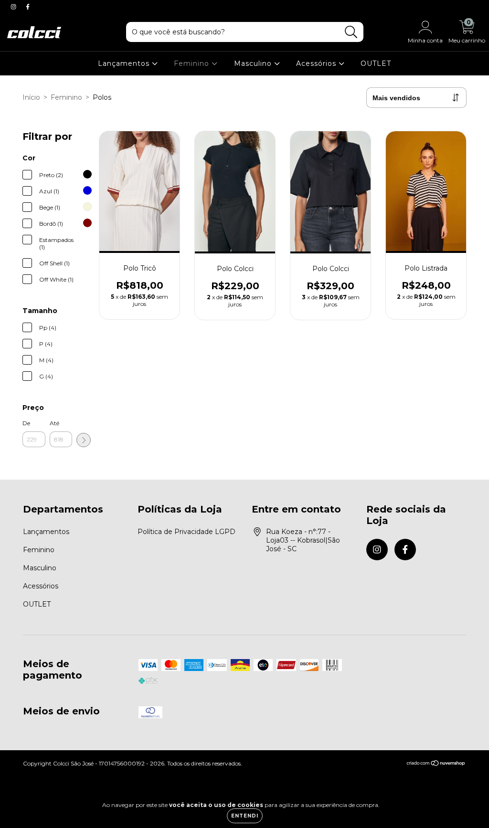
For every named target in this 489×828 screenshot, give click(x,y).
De (26, 423)
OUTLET (376, 63)
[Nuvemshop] (436, 764)
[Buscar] (351, 32)
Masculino (254, 63)
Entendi (244, 816)
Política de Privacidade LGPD (186, 531)
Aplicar (83, 440)
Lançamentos (125, 63)
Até (54, 423)
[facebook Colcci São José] (27, 6)
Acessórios (317, 63)
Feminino (193, 63)
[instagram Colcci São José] (14, 6)
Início (31, 97)
